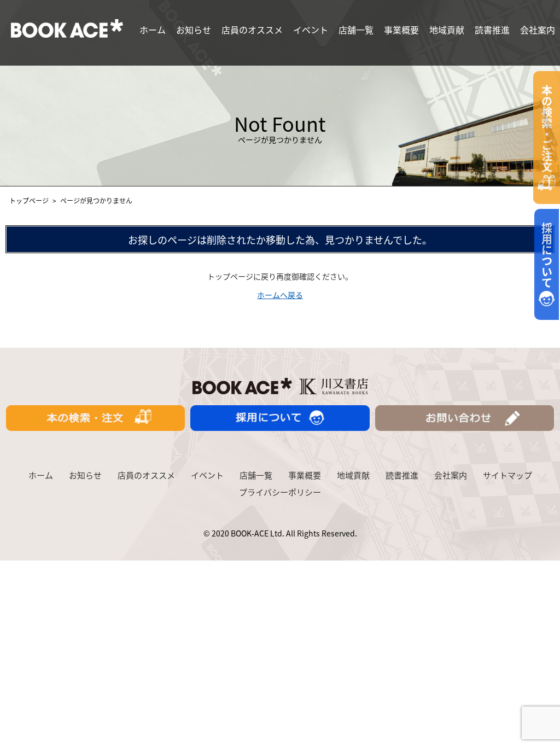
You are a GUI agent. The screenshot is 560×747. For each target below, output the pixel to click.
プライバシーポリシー (280, 492)
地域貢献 (446, 29)
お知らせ (193, 29)
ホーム (152, 29)
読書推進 (492, 29)
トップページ (29, 200)
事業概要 (401, 29)
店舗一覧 (356, 29)
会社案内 (537, 29)
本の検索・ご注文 (547, 130)
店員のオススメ (252, 29)
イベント (310, 29)
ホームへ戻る (280, 294)
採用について (547, 257)
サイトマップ (507, 475)
